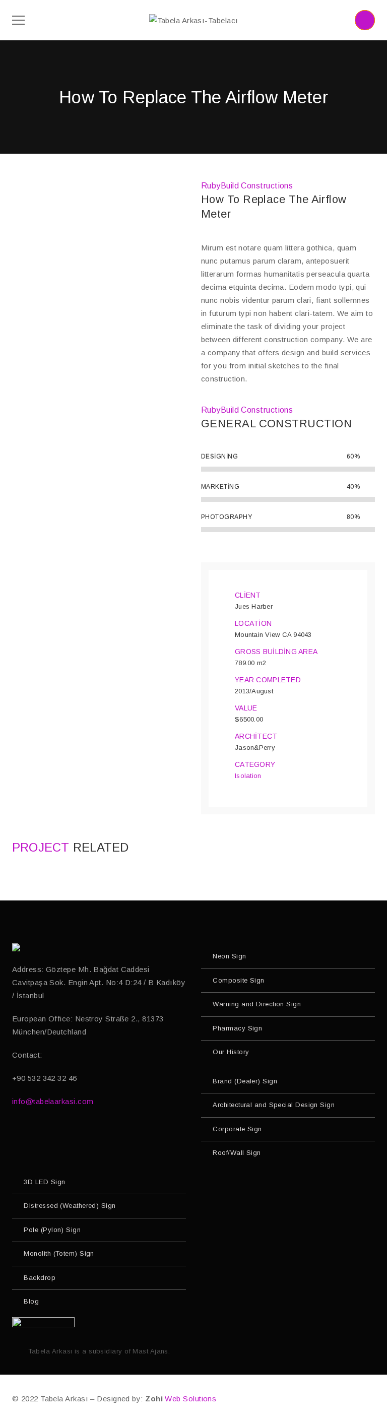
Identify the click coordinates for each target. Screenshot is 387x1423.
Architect (256, 736)
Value (246, 708)
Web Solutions (190, 1398)
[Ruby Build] (17, 947)
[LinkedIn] (80, 1133)
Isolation (248, 776)
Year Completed (268, 680)
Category (255, 764)
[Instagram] (16, 1133)
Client (248, 595)
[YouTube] (37, 1133)
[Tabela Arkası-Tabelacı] (193, 20)
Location (253, 623)
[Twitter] (58, 1133)
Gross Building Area (276, 652)
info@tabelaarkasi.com (52, 1101)
